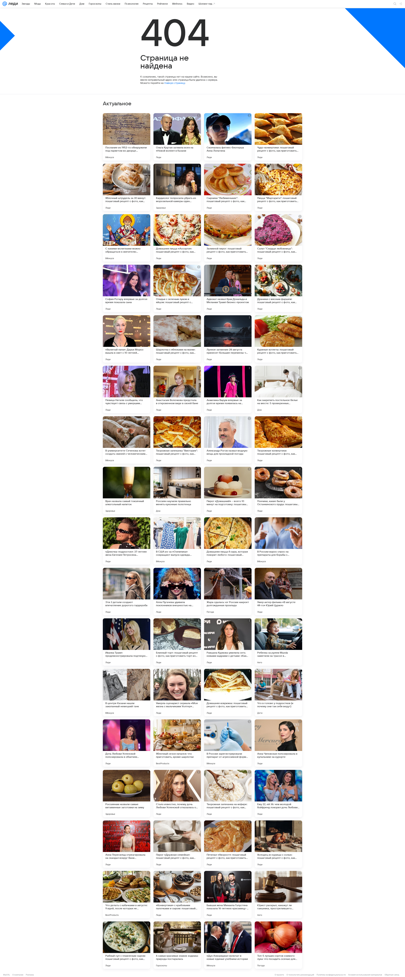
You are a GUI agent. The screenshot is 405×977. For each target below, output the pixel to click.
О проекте (279, 975)
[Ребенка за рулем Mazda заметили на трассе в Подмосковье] (278, 642)
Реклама (30, 975)
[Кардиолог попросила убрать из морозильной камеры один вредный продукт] (177, 187)
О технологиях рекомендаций (300, 975)
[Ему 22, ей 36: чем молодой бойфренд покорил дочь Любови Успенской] (278, 793)
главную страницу (174, 82)
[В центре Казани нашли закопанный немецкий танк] (126, 692)
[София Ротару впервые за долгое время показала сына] (126, 288)
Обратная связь (392, 975)
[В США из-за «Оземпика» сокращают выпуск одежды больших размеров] (177, 541)
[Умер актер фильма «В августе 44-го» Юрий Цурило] (278, 591)
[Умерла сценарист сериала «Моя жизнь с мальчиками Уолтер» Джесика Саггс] (177, 692)
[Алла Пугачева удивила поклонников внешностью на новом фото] (177, 591)
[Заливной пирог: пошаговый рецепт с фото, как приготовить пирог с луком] (228, 238)
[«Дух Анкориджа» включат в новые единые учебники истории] (228, 945)
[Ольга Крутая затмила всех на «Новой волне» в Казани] (177, 137)
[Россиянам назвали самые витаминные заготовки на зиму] (126, 793)
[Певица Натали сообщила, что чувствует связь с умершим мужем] (126, 389)
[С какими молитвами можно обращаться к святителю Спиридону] (126, 238)
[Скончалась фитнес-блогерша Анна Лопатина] (228, 137)
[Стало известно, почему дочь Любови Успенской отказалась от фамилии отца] (177, 793)
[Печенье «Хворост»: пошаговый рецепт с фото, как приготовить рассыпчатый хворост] (228, 844)
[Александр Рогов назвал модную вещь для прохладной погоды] (228, 440)
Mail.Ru (6, 975)
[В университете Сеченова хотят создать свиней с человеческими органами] (126, 440)
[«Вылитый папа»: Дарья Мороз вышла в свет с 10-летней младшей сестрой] (126, 339)
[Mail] (5, 4)
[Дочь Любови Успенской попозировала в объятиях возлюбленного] (126, 743)
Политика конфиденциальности (331, 975)
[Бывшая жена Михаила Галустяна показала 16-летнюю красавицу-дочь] (228, 894)
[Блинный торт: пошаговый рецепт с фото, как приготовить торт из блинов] (177, 642)
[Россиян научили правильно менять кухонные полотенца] (177, 490)
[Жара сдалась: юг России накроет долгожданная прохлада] (228, 591)
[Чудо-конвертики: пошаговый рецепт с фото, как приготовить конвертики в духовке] (278, 137)
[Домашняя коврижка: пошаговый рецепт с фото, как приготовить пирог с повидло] (228, 692)
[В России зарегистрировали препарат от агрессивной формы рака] (228, 743)
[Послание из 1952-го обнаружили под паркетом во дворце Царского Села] (126, 137)
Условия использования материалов (365, 975)
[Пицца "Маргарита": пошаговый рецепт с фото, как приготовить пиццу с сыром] (278, 187)
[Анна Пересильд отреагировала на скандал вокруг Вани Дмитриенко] (126, 844)
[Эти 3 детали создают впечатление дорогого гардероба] (126, 591)
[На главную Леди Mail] (12, 4)
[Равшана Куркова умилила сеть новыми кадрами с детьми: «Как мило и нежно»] (228, 642)
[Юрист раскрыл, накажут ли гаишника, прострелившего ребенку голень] (278, 894)
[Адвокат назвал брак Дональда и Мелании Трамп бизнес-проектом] (228, 288)
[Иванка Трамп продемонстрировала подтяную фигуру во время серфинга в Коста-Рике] (126, 642)
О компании (17, 975)
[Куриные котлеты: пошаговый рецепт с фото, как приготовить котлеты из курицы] (278, 339)
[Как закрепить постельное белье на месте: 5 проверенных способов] (278, 389)
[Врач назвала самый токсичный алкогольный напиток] (126, 490)
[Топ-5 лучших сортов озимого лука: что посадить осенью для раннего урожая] (278, 945)
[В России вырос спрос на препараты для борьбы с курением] (278, 541)
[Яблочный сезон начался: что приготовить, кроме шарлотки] (177, 743)
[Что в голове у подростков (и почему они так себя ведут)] (278, 692)
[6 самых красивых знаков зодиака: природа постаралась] (177, 945)
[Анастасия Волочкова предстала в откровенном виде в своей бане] (177, 389)
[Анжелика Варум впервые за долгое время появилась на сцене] (228, 389)
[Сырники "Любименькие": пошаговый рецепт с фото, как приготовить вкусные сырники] (228, 187)
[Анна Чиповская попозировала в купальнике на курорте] (278, 743)
